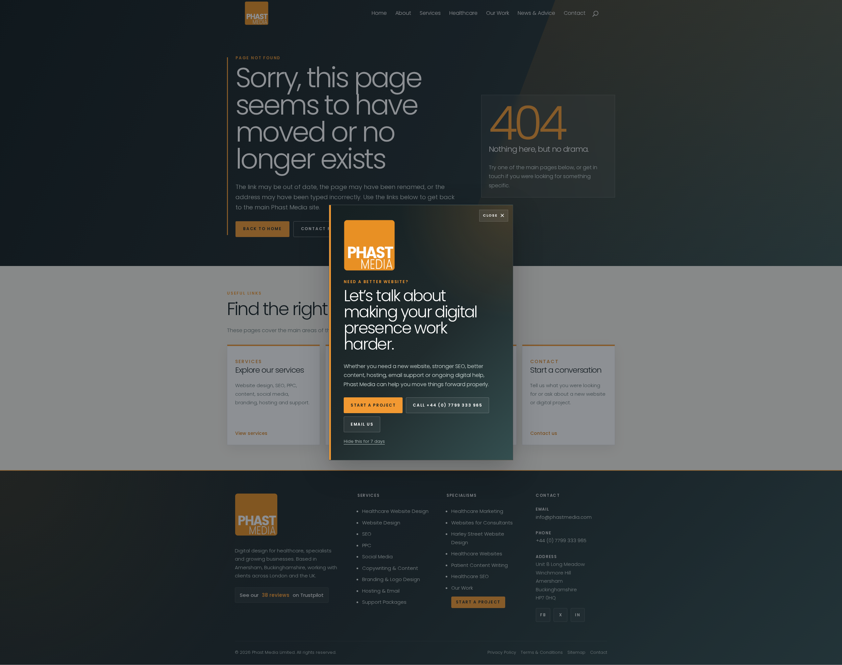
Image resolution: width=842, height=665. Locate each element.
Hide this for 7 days (364, 441)
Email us (362, 424)
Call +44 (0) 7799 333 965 (447, 405)
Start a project (373, 405)
